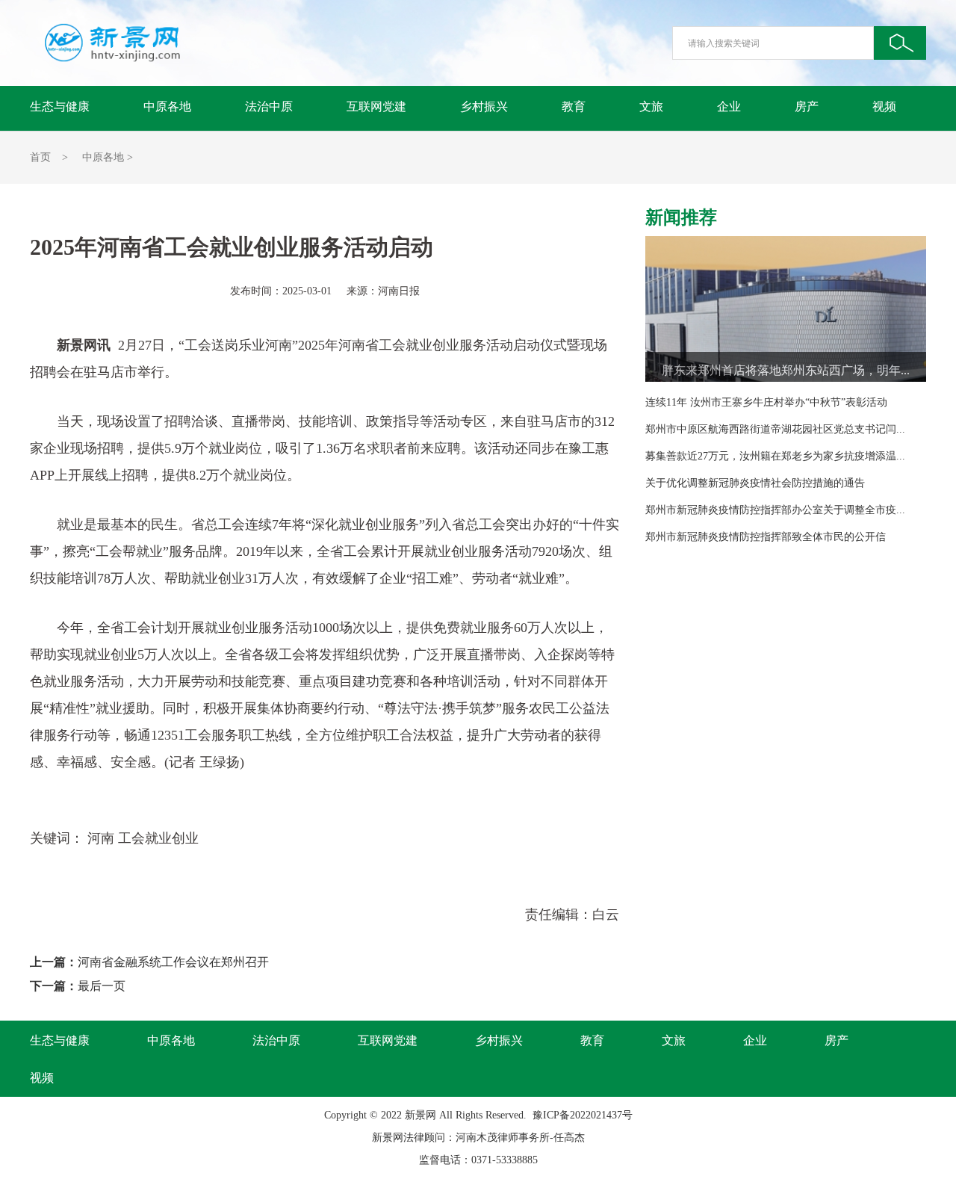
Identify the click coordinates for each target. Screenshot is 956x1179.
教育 (574, 106)
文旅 (651, 106)
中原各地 (167, 106)
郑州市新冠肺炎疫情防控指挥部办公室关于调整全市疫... (775, 510)
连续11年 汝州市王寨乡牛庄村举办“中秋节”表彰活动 (766, 402)
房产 (807, 106)
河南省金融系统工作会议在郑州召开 (173, 962)
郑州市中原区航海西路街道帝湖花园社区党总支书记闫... (775, 429)
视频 (884, 106)
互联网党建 (376, 106)
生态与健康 (60, 106)
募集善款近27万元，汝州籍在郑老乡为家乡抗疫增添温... (775, 456)
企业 (729, 106)
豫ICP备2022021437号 (583, 1115)
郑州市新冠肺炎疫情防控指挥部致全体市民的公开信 (765, 536)
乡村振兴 (484, 106)
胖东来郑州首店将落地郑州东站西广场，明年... (786, 370)
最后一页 (101, 986)
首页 (40, 157)
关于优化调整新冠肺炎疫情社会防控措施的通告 (755, 483)
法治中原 (269, 106)
